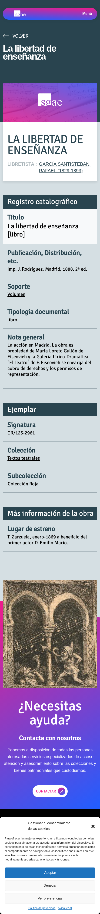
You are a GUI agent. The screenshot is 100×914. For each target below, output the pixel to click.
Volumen (16, 294)
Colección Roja (23, 484)
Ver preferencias (50, 898)
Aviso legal (65, 908)
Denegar (50, 885)
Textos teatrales (23, 458)
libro (12, 320)
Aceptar (50, 873)
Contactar (46, 791)
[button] (93, 826)
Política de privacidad (42, 908)
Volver (20, 36)
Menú (87, 14)
